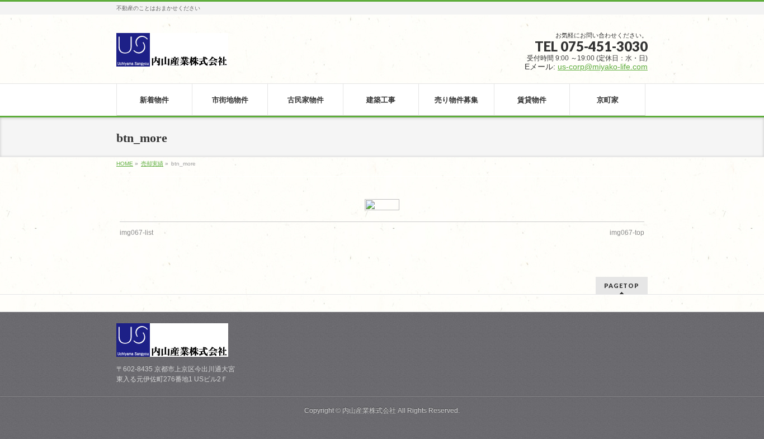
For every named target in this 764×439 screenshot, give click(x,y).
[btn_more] (382, 204)
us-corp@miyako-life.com (603, 66)
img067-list (136, 233)
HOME (124, 164)
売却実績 (152, 164)
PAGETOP (621, 285)
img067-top (627, 233)
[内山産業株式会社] (172, 53)
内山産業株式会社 (369, 410)
